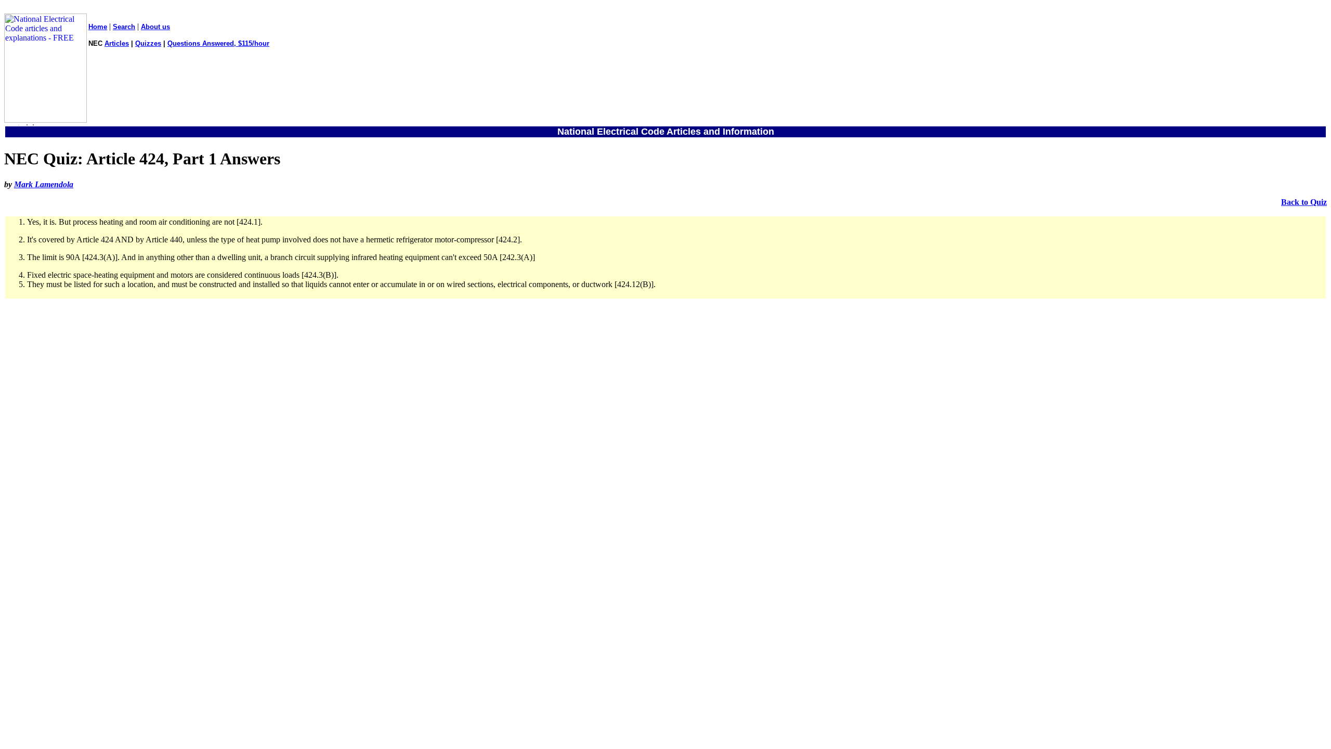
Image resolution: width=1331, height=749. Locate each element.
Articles (117, 43)
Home (97, 27)
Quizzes (148, 43)
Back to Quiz (1304, 202)
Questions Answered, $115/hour (218, 43)
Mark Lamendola (43, 184)
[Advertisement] (665, 416)
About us (155, 27)
